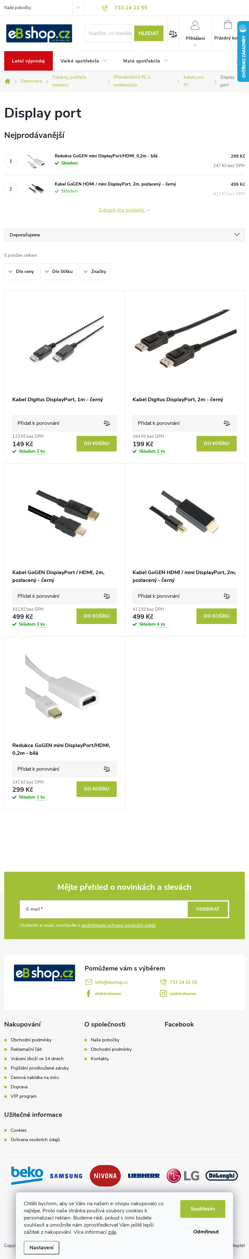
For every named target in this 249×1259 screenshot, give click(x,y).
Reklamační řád (26, 1049)
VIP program (24, 1096)
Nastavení (41, 1247)
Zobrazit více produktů (122, 210)
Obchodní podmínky (31, 1040)
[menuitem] (28, 61)
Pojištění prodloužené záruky (40, 1068)
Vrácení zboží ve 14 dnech (37, 1058)
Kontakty (100, 1059)
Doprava (19, 1087)
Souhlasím (203, 1208)
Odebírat (207, 909)
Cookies (19, 1130)
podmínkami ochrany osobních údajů (118, 925)
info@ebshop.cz (111, 982)
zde (112, 1232)
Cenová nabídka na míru (35, 1077)
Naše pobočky (17, 8)
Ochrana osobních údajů (35, 1139)
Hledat (148, 33)
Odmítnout (206, 1231)
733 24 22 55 (183, 982)
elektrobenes (108, 994)
